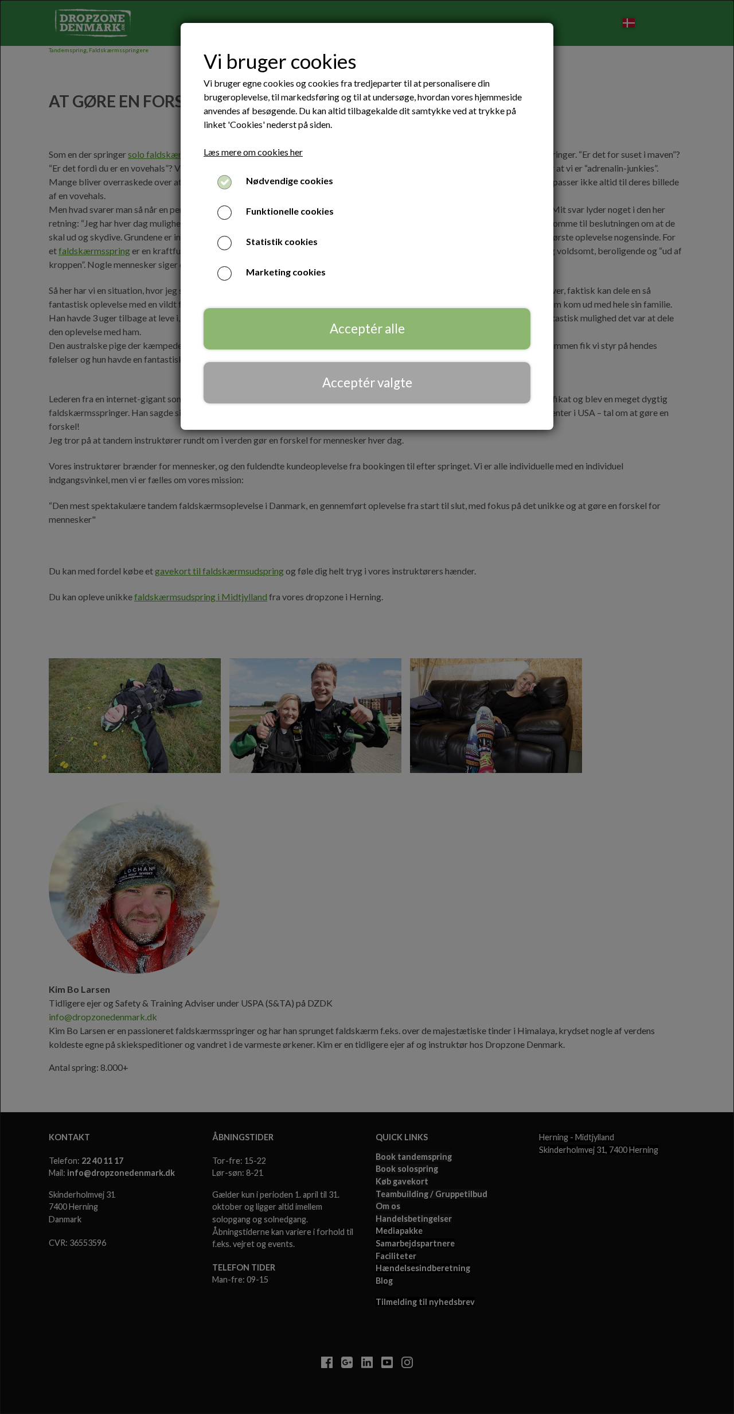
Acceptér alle (367, 328)
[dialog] (367, 707)
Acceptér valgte (367, 382)
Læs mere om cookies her (253, 151)
